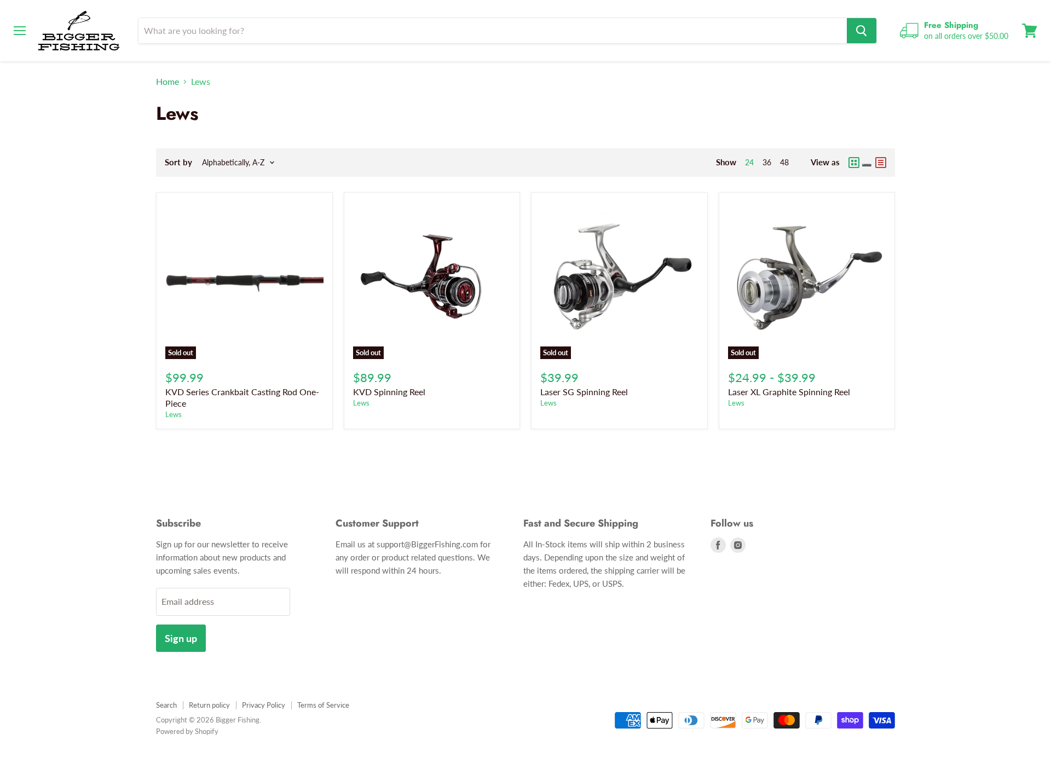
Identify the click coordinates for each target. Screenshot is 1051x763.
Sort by (178, 162)
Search (166, 705)
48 (784, 162)
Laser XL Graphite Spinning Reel (789, 391)
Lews (173, 414)
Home (167, 81)
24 (749, 162)
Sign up (181, 638)
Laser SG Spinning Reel (584, 391)
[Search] (861, 30)
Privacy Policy (263, 705)
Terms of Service (323, 705)
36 (767, 162)
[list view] (880, 162)
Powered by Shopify (187, 731)
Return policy (209, 705)
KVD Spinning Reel (389, 391)
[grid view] (860, 162)
